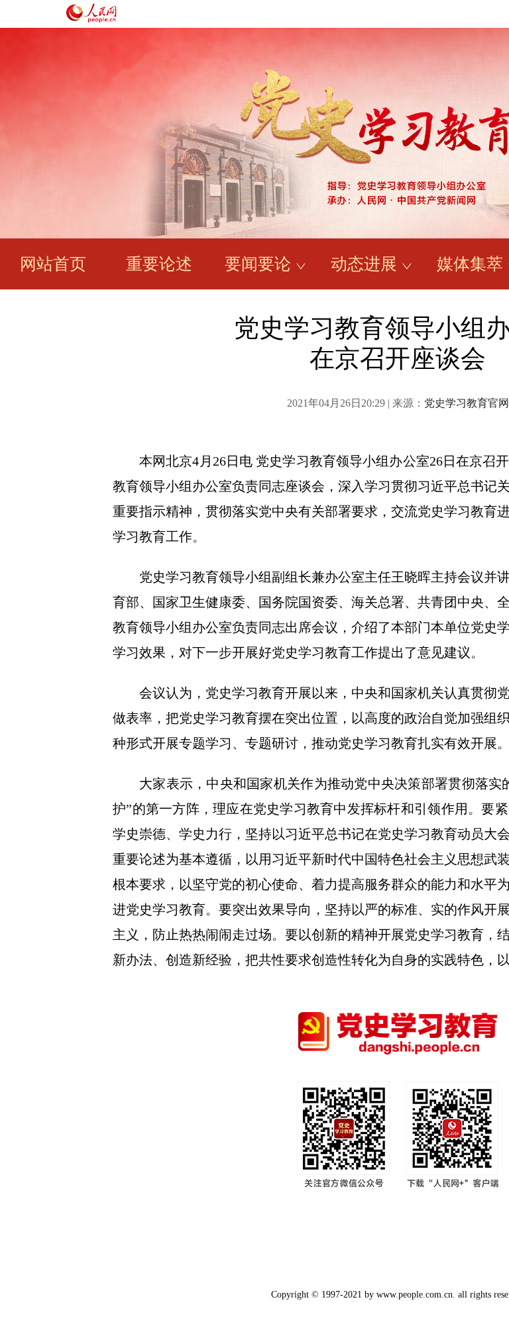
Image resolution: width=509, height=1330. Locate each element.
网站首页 (53, 264)
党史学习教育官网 (466, 403)
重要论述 (159, 264)
